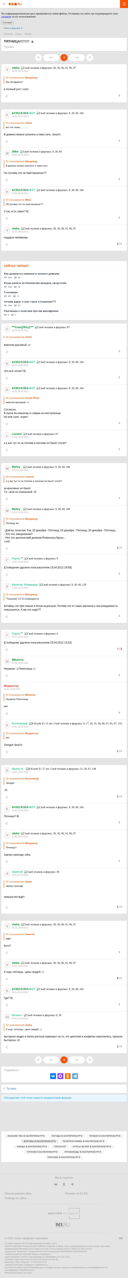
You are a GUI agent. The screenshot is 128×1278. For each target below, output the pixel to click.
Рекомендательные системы (18, 1273)
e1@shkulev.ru (41, 1265)
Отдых (19, 34)
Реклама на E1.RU (76, 1193)
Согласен (7, 22)
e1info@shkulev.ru (78, 1267)
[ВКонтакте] (53, 1076)
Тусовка (28, 34)
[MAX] (60, 1076)
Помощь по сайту (15, 1198)
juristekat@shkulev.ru (98, 1267)
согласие (6, 16)
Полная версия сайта (18, 1193)
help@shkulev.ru (26, 1270)
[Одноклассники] (68, 1076)
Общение (8, 34)
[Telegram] (75, 1076)
